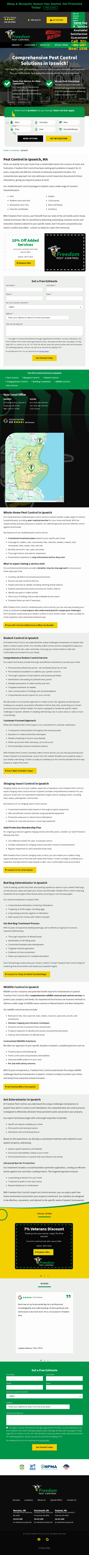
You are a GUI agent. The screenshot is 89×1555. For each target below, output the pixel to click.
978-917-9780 (13, 408)
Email (48, 294)
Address (9, 313)
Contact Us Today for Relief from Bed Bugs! (26, 974)
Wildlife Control (63, 381)
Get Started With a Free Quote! (21, 1086)
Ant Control (12, 385)
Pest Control (12, 377)
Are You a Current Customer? (17, 303)
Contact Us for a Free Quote (20, 870)
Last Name (50, 285)
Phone (8, 294)
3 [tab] (48, 1276)
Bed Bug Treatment (42, 381)
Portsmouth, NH (41, 1510)
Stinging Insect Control (17, 381)
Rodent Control (51, 377)
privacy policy (44, 351)
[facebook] (39, 1539)
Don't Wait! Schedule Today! (20, 770)
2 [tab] (44, 1276)
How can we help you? (14, 324)
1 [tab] (41, 1276)
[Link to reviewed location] (44, 1298)
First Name (10, 285)
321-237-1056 (17, 1519)
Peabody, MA (61, 1510)
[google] (47, 1539)
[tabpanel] (44, 1246)
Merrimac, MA (19, 1510)
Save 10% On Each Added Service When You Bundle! (30, 625)
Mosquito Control (31, 377)
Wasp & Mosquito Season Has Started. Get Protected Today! (44, 5)
